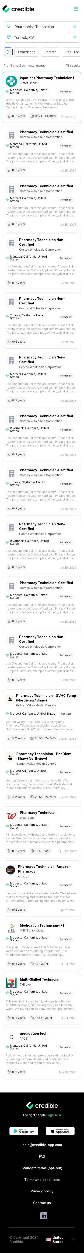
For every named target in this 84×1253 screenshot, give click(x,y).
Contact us (42, 1203)
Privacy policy (42, 1191)
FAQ (42, 1156)
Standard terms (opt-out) (42, 1168)
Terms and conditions (42, 1180)
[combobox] (42, 37)
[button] (74, 26)
